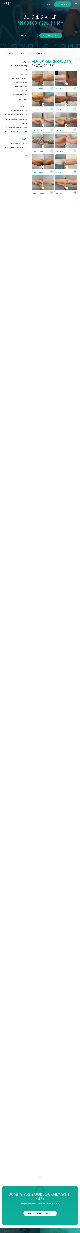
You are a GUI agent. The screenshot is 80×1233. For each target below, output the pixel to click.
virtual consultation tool (48, 1204)
